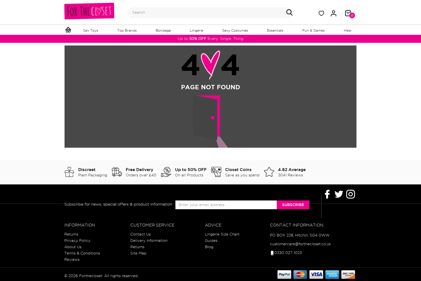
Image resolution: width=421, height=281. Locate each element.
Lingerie (196, 30)
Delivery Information (149, 241)
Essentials (275, 30)
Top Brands (127, 30)
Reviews (71, 260)
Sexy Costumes (235, 30)
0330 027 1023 (288, 253)
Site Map (138, 253)
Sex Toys (90, 30)
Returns (71, 234)
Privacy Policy (77, 241)
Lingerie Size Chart (222, 234)
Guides (211, 241)
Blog (209, 247)
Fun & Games (313, 30)
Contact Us (140, 234)
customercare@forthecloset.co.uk (300, 244)
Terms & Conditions (82, 253)
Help (347, 30)
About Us (72, 247)
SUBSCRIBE (293, 205)
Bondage (163, 30)
